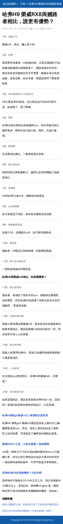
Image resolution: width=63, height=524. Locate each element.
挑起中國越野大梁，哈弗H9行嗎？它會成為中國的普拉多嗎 (31, 504)
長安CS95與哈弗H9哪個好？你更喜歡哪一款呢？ (27, 510)
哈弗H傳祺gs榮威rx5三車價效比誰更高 (25, 415)
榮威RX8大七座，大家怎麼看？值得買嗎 (25, 444)
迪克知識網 (9, 3)
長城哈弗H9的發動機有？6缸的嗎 (22, 472)
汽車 (22, 3)
